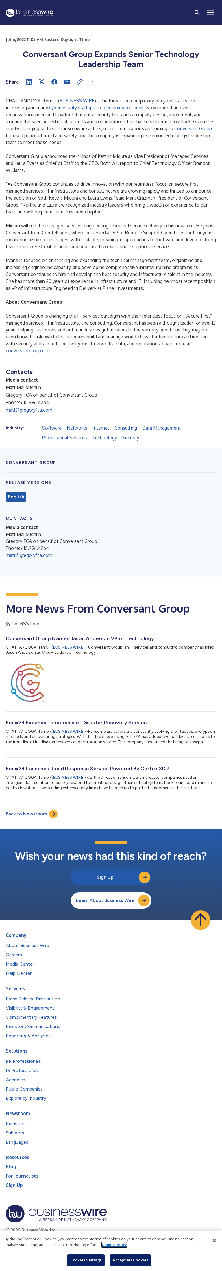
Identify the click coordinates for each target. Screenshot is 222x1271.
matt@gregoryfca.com (29, 410)
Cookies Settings (85, 1260)
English (16, 497)
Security (130, 438)
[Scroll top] (200, 920)
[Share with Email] (67, 81)
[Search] (197, 12)
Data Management (161, 428)
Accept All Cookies (130, 1260)
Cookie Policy (114, 1244)
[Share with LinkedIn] (29, 81)
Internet (100, 428)
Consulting (125, 428)
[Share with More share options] (92, 81)
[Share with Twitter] (41, 81)
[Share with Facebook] (54, 81)
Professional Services (64, 438)
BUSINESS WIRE (77, 101)
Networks (77, 428)
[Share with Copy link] (79, 81)
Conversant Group (193, 128)
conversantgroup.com (28, 350)
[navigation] (210, 13)
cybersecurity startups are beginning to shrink (96, 107)
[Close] (214, 1240)
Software (52, 428)
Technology (104, 438)
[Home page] (29, 13)
